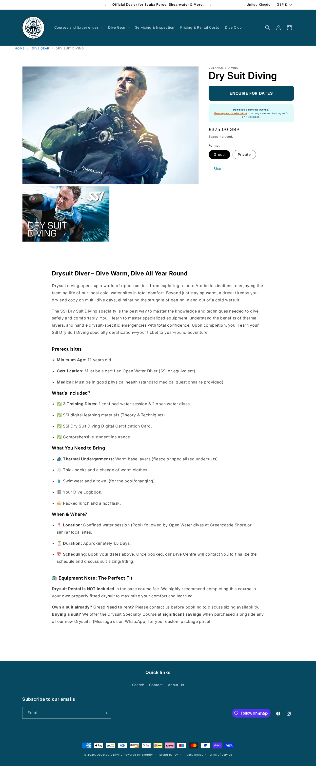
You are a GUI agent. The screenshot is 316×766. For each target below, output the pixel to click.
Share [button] (219, 168)
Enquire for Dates (251, 93)
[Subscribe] (105, 713)
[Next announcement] (210, 4)
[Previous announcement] (105, 4)
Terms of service (220, 754)
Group (219, 154)
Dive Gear (40, 48)
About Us (176, 684)
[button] (78, 27)
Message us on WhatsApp (230, 113)
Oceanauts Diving (109, 754)
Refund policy (168, 754)
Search (138, 684)
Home (20, 48)
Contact (156, 684)
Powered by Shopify (138, 754)
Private (244, 154)
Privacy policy (193, 754)
